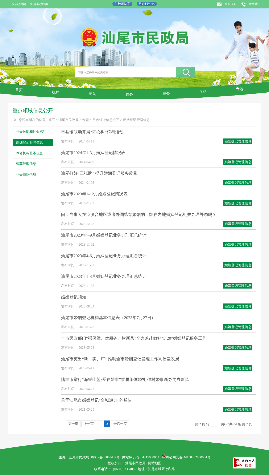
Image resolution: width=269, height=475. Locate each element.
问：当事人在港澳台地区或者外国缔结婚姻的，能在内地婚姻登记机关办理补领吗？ (138, 214)
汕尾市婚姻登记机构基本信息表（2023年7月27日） (108, 317)
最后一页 (120, 424)
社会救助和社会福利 (31, 131)
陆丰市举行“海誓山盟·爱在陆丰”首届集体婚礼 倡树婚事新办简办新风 (125, 379)
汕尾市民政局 (68, 120)
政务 (129, 94)
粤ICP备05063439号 (105, 457)
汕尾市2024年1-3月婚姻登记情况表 (93, 152)
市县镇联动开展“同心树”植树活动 (92, 132)
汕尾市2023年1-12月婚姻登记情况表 (94, 194)
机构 (55, 92)
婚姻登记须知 (73, 297)
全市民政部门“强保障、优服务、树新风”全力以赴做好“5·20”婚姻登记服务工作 (134, 338)
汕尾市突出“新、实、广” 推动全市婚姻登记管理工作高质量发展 (120, 359)
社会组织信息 (26, 174)
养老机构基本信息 (29, 153)
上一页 (89, 424)
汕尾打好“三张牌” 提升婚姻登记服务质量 (99, 173)
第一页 (73, 424)
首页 (19, 90)
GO (226, 424)
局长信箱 (230, 4)
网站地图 (154, 463)
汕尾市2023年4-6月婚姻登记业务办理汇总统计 (103, 255)
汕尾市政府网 (39, 4)
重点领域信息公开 (105, 120)
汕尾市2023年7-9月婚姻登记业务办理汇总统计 (103, 235)
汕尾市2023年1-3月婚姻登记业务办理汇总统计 (103, 276)
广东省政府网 (17, 4)
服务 (166, 93)
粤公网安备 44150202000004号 (188, 457)
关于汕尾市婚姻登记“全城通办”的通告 (96, 400)
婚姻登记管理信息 (136, 120)
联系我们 (255, 4)
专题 (239, 89)
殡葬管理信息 (26, 164)
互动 (203, 91)
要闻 (92, 94)
